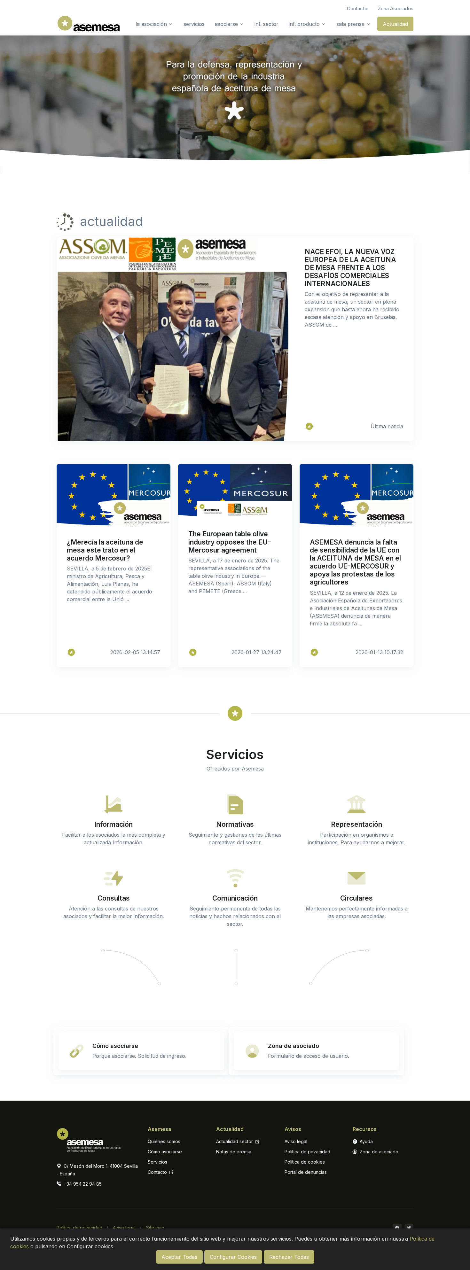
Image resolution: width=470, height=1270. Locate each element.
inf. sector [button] (266, 24)
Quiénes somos (164, 1141)
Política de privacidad (307, 1151)
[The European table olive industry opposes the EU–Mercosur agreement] (192, 652)
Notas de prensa (233, 1151)
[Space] (89, 1138)
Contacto (158, 1172)
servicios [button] (194, 24)
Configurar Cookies (233, 1257)
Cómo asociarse (165, 1151)
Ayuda (365, 1141)
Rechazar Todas (289, 1257)
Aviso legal (296, 1141)
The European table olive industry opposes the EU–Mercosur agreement (229, 542)
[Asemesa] (309, 426)
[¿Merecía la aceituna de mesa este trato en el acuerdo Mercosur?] (71, 652)
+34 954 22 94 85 (82, 1184)
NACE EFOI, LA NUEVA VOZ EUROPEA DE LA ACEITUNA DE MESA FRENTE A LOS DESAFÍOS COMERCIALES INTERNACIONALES (350, 268)
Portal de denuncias (306, 1172)
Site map (155, 1227)
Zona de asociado (378, 1151)
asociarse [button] (226, 24)
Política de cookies (305, 1162)
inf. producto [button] (304, 24)
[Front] (89, 23)
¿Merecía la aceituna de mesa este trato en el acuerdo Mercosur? (105, 550)
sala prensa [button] (350, 24)
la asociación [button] (151, 24)
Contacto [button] (357, 8)
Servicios (157, 1162)
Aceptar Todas (179, 1257)
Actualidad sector (235, 1141)
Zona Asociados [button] (395, 8)
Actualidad (395, 24)
